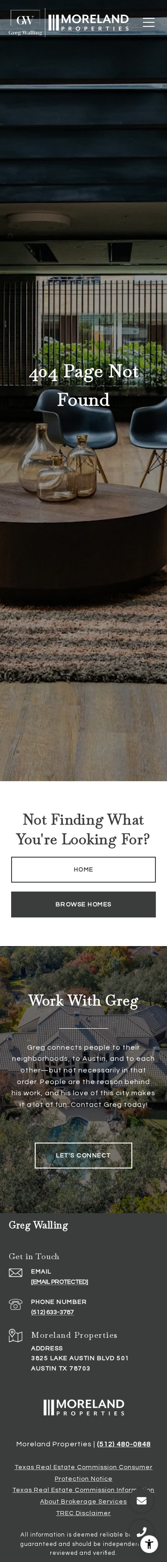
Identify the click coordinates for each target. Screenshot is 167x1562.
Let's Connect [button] (83, 1155)
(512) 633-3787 (52, 1312)
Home (84, 870)
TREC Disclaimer (83, 1513)
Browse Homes (84, 904)
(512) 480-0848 (124, 1444)
